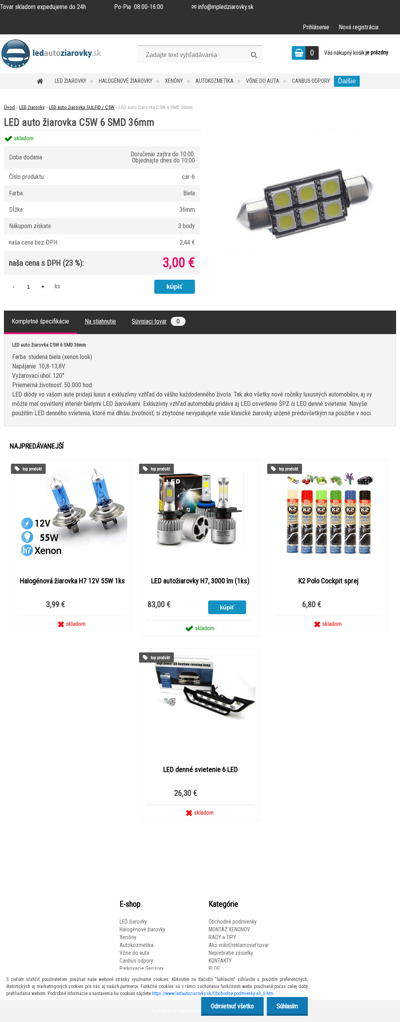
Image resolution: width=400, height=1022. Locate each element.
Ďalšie (347, 81)
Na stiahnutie (100, 321)
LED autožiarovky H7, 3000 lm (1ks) (200, 581)
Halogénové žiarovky (125, 81)
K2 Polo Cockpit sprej (328, 581)
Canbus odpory (311, 81)
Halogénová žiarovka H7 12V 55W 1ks (72, 581)
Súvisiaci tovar (156, 321)
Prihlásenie (316, 27)
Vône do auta (262, 81)
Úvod (9, 107)
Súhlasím (287, 1006)
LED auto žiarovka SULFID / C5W (81, 107)
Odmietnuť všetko (232, 1006)
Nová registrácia (359, 27)
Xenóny (174, 81)
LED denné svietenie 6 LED (200, 770)
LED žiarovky (70, 81)
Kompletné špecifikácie (40, 321)
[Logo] (53, 53)
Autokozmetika (214, 81)
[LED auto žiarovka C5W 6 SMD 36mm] (305, 130)
